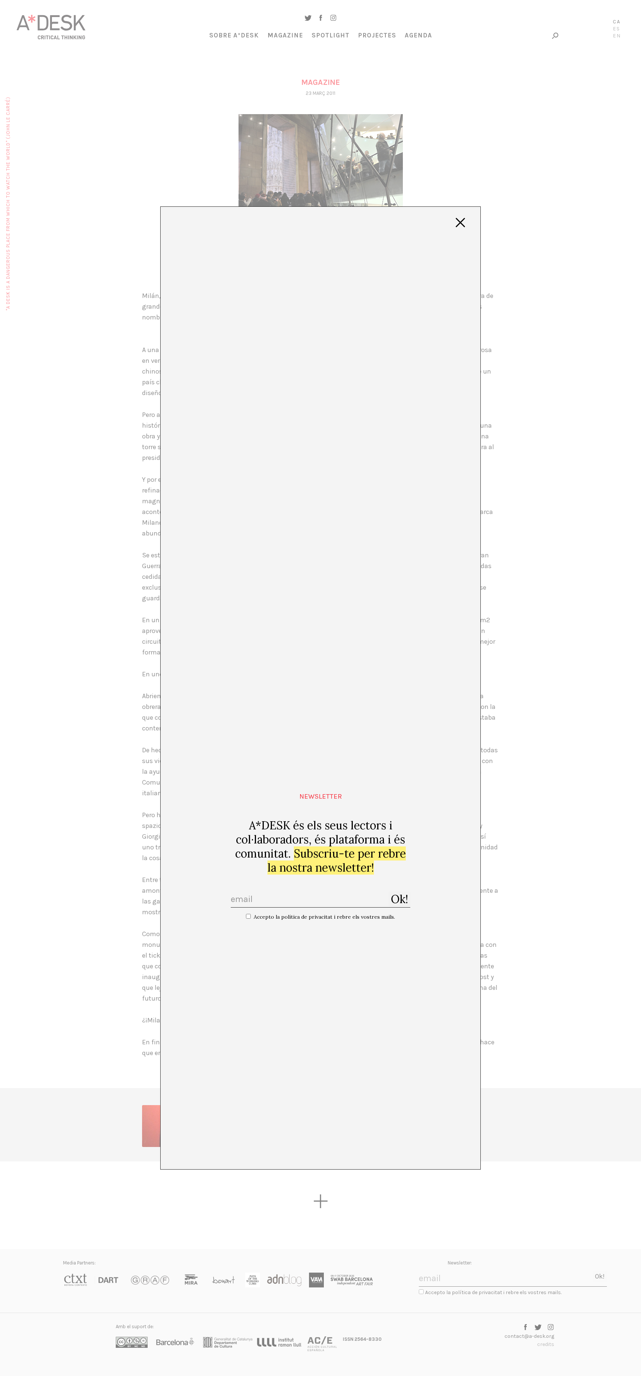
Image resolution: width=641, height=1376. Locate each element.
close (460, 223)
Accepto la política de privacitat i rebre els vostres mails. (324, 917)
